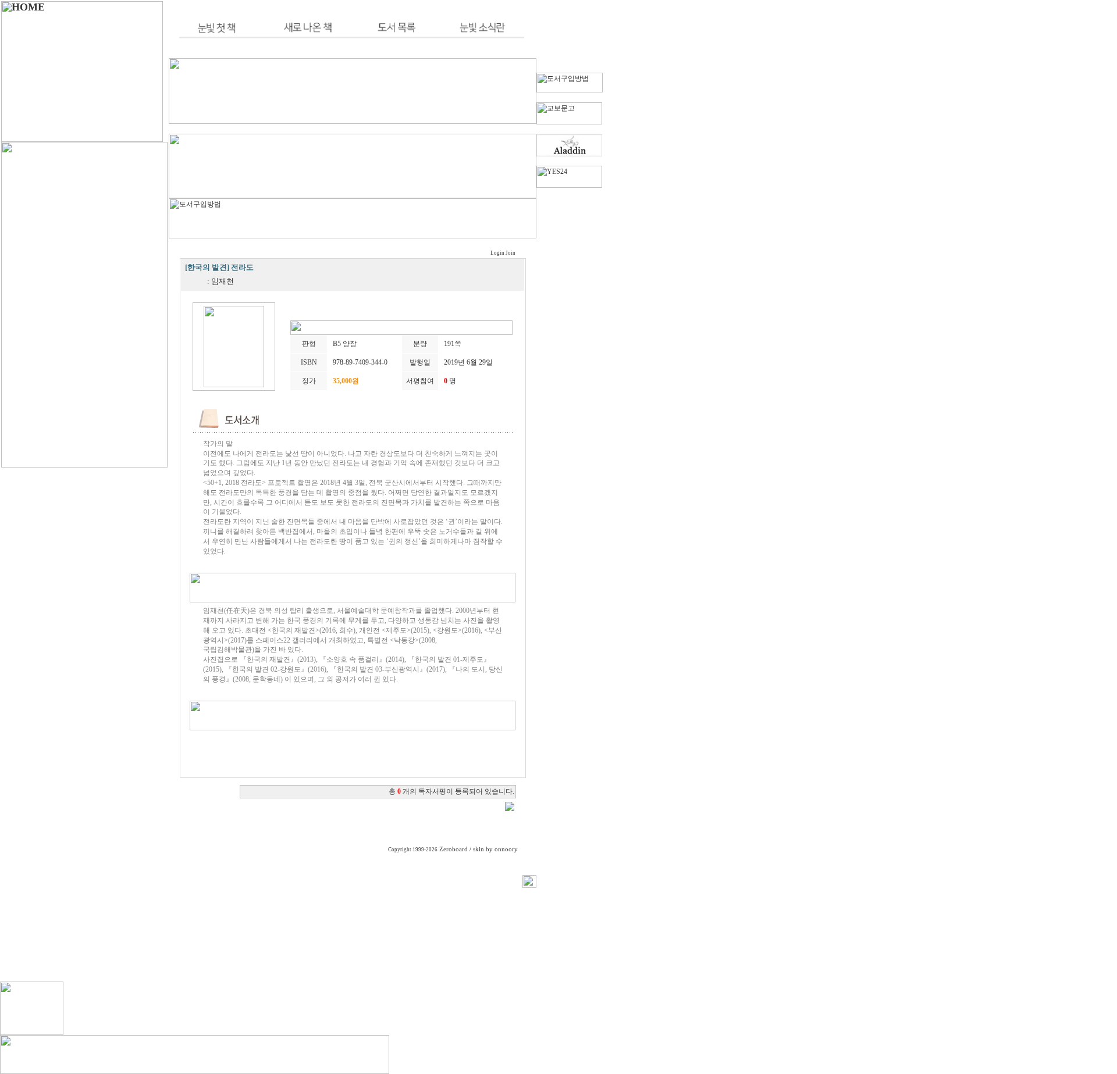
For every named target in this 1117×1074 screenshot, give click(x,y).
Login (497, 253)
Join (510, 253)
